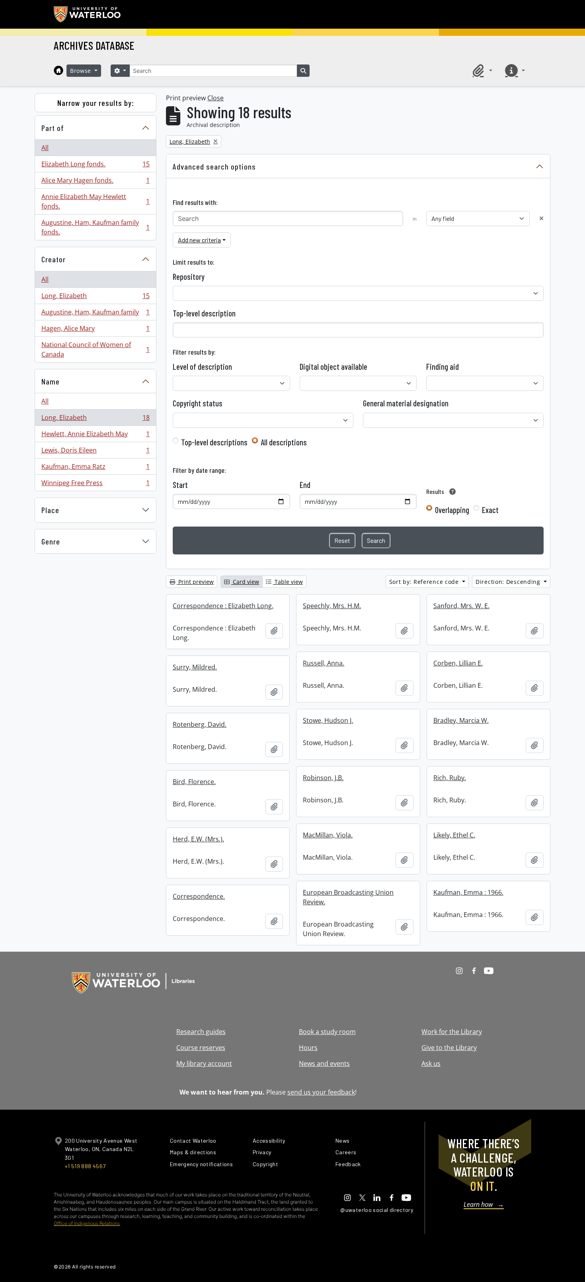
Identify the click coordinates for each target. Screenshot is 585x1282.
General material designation (405, 403)
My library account (204, 1063)
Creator (53, 259)
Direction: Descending (509, 581)
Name (50, 381)
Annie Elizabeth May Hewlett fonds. (95, 201)
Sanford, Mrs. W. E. (461, 605)
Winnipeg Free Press (95, 484)
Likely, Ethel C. (454, 835)
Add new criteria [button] (199, 240)
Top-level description (204, 313)
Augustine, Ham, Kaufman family (95, 314)
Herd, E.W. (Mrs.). (198, 839)
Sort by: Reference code (425, 581)
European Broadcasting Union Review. (348, 897)
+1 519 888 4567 (85, 1166)
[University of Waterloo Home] (87, 14)
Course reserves (200, 1047)
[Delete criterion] (541, 218)
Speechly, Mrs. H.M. (332, 605)
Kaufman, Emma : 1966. (468, 892)
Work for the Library (451, 1031)
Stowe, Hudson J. (328, 720)
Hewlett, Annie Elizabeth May (95, 435)
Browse (81, 70)
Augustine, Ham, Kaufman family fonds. (95, 227)
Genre (50, 541)
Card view (245, 581)
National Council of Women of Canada (95, 349)
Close (215, 98)
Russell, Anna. (323, 663)
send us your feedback (321, 1092)
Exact (490, 510)
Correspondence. (199, 896)
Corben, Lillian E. (458, 663)
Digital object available (333, 366)
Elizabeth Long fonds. (95, 166)
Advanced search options (214, 166)
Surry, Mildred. (195, 667)
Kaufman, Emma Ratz (95, 468)
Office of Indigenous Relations (87, 1223)
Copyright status (197, 403)
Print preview (195, 581)
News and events (324, 1063)
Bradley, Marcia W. (461, 720)
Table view (288, 581)
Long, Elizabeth (95, 297)
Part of (52, 128)
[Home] (58, 70)
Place (50, 510)
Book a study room (327, 1031)
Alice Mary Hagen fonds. (95, 182)
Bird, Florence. (194, 781)
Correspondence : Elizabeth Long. (223, 605)
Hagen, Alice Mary (95, 330)
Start (180, 485)
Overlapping (452, 510)
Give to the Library (449, 1047)
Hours (308, 1047)
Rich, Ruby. (449, 777)
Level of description (202, 366)
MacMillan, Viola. (328, 835)
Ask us (431, 1063)
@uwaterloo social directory (376, 1209)
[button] (481, 70)
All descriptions (284, 442)
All (45, 147)
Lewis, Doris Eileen (95, 452)
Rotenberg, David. (199, 724)
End (305, 485)
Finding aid (442, 366)
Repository (189, 276)
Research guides (201, 1031)
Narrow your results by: (95, 102)
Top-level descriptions (214, 442)
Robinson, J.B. (323, 777)
